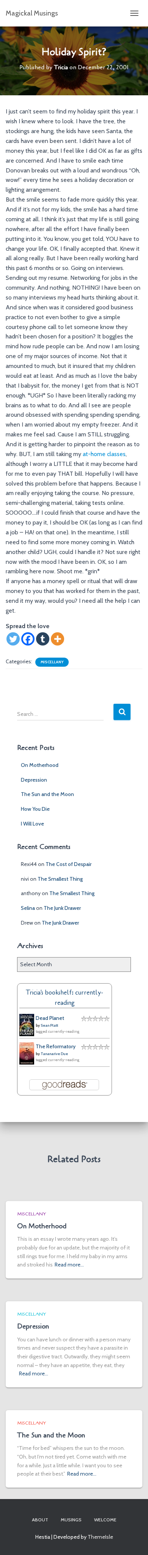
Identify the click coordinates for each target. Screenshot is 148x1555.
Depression (34, 779)
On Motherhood (39, 765)
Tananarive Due (54, 1053)
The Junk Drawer (62, 908)
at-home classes (104, 454)
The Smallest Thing (60, 878)
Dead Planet (50, 1018)
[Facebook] (28, 639)
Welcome (105, 1519)
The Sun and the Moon (47, 794)
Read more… (69, 1264)
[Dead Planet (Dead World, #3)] (26, 1024)
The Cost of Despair (68, 864)
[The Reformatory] (26, 1052)
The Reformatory (56, 1046)
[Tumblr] (42, 639)
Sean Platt (49, 1025)
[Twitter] (13, 639)
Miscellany (52, 662)
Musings (71, 1519)
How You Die (35, 808)
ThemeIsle (100, 1536)
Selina (28, 908)
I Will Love (32, 823)
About (40, 1519)
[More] (57, 639)
